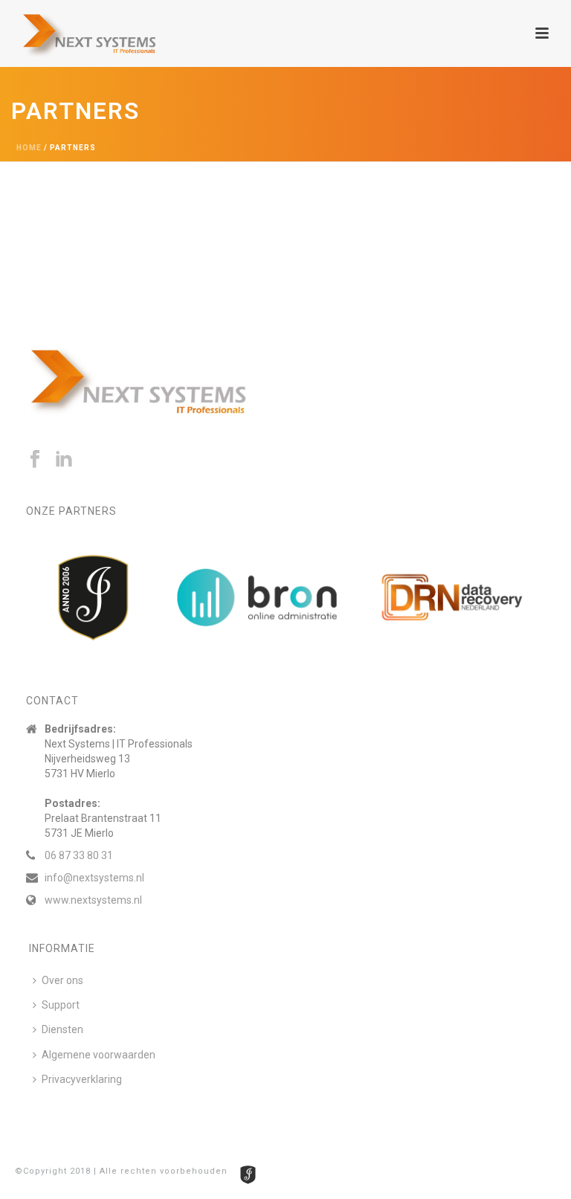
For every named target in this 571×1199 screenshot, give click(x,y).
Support (61, 1005)
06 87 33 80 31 (79, 855)
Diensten (62, 1029)
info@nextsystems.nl (94, 878)
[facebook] (35, 459)
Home (29, 148)
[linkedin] (64, 459)
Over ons (62, 980)
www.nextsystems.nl (93, 900)
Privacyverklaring (82, 1079)
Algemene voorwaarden (98, 1055)
